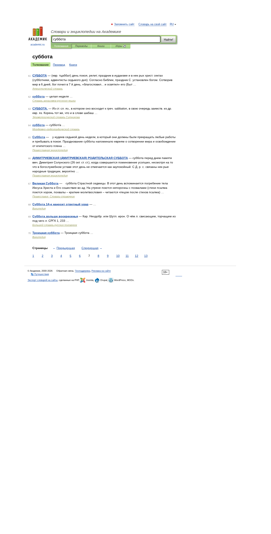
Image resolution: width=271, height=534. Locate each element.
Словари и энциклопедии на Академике (86, 32)
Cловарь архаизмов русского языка (54, 100)
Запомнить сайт (124, 24)
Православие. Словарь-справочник (53, 196)
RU (172, 24)
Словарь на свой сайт (152, 24)
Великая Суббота (45, 183)
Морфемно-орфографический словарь (56, 129)
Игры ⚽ (121, 46)
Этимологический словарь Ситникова (56, 117)
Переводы (81, 46)
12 (136, 255)
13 (146, 255)
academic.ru (37, 44)
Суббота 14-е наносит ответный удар (60, 204)
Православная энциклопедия (50, 150)
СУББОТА (39, 75)
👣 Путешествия (40, 274)
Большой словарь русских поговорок (54, 225)
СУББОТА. (40, 108)
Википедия (39, 208)
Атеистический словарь (47, 88)
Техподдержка (82, 271)
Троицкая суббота (46, 232)
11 (127, 255)
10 (118, 255)
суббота (38, 96)
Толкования (61, 46)
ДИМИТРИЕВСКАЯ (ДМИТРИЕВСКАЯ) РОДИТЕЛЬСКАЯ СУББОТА (80, 158)
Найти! (168, 39)
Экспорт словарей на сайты (43, 280)
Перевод (59, 64)
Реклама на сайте (101, 271)
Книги (101, 46)
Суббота (38, 137)
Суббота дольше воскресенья (55, 216)
